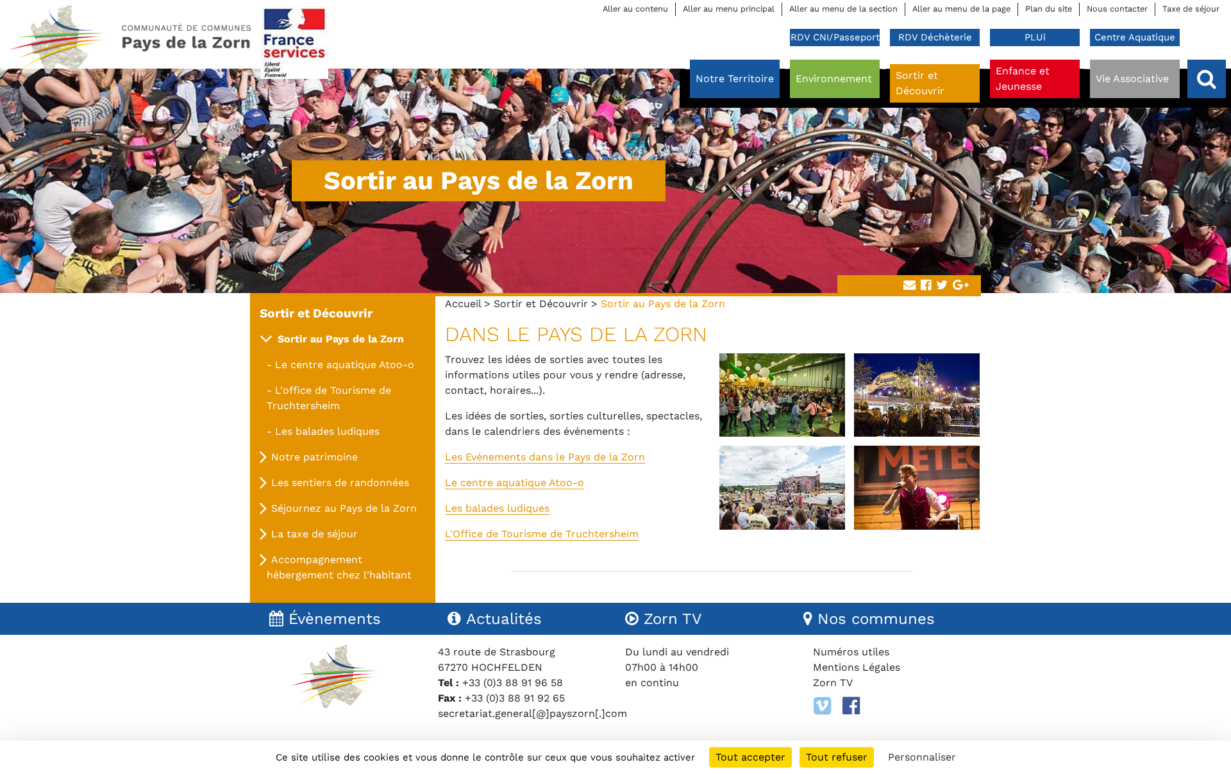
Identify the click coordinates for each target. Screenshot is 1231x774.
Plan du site (1048, 8)
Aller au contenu (635, 8)
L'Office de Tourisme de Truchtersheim (542, 534)
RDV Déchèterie (935, 37)
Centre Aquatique (1134, 37)
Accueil (463, 304)
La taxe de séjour (314, 534)
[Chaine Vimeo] (822, 706)
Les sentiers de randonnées (340, 482)
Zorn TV (833, 683)
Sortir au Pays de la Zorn (341, 339)
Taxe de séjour (1190, 8)
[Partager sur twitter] (942, 286)
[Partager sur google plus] (961, 286)
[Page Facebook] (851, 706)
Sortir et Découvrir (541, 304)
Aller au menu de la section (843, 8)
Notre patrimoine (314, 457)
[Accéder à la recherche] (1206, 79)
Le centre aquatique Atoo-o (514, 482)
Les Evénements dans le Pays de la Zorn (545, 457)
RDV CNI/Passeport (835, 37)
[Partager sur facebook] (926, 286)
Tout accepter (750, 757)
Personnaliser (922, 757)
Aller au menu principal (729, 8)
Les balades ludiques (497, 508)
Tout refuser (836, 757)
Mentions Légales (856, 667)
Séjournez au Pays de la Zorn (344, 508)
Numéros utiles (851, 652)
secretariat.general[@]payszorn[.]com (532, 713)
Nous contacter (1117, 8)
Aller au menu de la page (961, 8)
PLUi (1035, 37)
